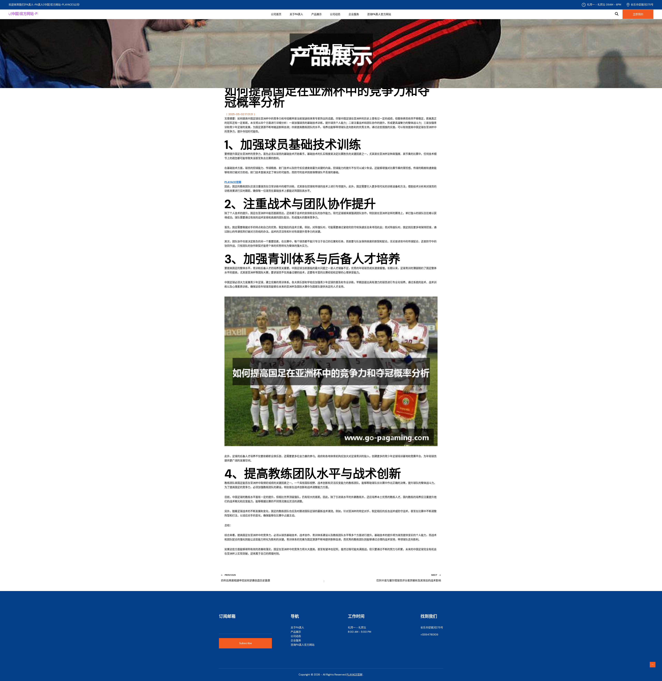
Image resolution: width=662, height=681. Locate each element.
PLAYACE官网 (354, 674)
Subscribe (245, 643)
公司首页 (276, 14)
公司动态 (335, 14)
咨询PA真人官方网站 (379, 14)
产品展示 (316, 14)
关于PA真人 (296, 14)
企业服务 (354, 14)
